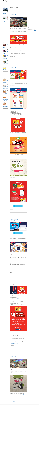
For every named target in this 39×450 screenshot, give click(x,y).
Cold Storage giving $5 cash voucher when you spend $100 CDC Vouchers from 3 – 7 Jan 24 (18, 353)
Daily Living (15, 14)
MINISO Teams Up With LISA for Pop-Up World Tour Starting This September (5, 52)
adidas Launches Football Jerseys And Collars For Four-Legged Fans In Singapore (5, 46)
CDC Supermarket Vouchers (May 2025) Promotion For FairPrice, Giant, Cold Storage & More (17, 64)
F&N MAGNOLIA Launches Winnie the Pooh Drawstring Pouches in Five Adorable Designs (5, 69)
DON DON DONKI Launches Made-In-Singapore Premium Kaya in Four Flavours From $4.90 (5, 81)
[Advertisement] (19, 3)
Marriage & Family (16, 219)
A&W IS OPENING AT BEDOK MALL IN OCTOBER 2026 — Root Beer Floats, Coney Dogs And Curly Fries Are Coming (5, 99)
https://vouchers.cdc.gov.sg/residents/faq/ (14, 343)
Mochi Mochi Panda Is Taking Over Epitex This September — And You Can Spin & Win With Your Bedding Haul (5, 87)
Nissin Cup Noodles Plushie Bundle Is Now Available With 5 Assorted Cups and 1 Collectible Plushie (5, 93)
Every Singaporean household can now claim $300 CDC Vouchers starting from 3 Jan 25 (17, 216)
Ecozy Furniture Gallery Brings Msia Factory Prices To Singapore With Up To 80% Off (5, 57)
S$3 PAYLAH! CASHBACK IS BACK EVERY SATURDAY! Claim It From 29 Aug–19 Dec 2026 (5, 63)
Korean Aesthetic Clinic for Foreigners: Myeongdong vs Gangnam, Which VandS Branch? (5, 13)
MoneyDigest (12, 14)
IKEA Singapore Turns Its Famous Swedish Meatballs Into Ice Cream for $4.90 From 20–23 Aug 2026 (5, 105)
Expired (15, 356)
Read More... (11, 272)
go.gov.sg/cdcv (16, 298)
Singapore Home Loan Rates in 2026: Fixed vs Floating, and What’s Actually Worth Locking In (5, 21)
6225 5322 (21, 270)
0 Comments (15, 220)
